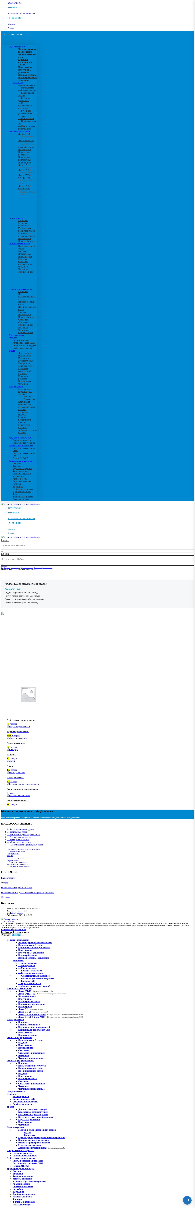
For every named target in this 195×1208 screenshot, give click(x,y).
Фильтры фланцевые (23, 496)
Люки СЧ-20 (26, 171)
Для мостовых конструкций (25, 354)
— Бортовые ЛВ (26, 118)
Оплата (11, 28)
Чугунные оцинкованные (25, 270)
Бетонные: (18, 82)
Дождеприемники (16, 335)
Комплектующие (16, 386)
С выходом (29, 399)
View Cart (6, 935)
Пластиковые (24, 149)
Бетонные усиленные (23, 224)
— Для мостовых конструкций (26, 127)
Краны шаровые (20, 479)
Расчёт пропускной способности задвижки (24, 599)
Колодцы (13, 338)
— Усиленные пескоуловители (17, 864)
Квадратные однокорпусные (26, 364)
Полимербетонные (27, 241)
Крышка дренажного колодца (24, 412)
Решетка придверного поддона (24, 420)
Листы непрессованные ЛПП (28, 1163)
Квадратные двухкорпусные (25, 359)
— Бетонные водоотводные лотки (23, 834)
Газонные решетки (22, 440)
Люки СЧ (25, 166)
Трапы (12, 350)
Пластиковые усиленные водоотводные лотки (23, 849)
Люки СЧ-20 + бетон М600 (27, 189)
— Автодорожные (27, 85)
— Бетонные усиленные (24, 99)
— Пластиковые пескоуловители (18, 866)
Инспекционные (21, 340)
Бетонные (23, 220)
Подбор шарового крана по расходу (22, 592)
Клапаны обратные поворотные (22, 474)
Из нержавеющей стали (30, 1040)
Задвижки (17, 466)
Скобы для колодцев (22, 348)
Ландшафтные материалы (20, 438)
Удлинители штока (22, 491)
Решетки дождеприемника (20, 289)
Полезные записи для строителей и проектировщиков (27, 892)
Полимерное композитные (24, 158)
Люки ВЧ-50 (35, 991)
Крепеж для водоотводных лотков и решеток (26, 404)
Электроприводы (21, 499)
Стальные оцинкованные (25, 262)
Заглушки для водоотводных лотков (25, 391)
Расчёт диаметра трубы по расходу (21, 603)
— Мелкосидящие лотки (19, 842)
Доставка (11, 24)
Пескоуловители (16, 218)
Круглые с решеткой (23, 377)
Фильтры (17, 494)
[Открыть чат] (187, 1200)
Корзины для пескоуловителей (26, 229)
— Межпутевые (26, 87)
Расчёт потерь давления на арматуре (22, 596)
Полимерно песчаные (24, 153)
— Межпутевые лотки (18, 839)
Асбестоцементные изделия (21, 445)
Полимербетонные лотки (16, 851)
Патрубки (17, 484)
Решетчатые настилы (24, 426)
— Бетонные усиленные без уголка (25, 113)
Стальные (23, 259)
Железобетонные (26, 147)
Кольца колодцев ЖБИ (24, 343)
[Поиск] (2, 551)
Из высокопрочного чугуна (26, 296)
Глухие (27, 396)
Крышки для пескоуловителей (26, 234)
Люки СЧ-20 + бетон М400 (27, 178)
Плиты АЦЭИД (20, 458)
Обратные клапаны (22, 481)
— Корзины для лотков (30, 970)
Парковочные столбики (24, 443)
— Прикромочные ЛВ (29, 983)
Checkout (16, 935)
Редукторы (18, 486)
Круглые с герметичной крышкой (24, 371)
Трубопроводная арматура (20, 461)
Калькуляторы (8, 878)
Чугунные (23, 266)
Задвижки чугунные (22, 468)
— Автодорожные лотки (19, 837)
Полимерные (24, 162)
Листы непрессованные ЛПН (28, 1161)
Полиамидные (25, 256)
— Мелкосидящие (27, 90)
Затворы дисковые (22, 471)
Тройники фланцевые (23, 489)
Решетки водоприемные (19, 244)
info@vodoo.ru (17, 913)
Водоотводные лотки (18, 47)
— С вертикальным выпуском (25, 105)
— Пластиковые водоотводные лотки (25, 844)
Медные (22, 251)
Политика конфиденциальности (16, 887)
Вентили (17, 463)
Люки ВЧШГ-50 (42, 994)
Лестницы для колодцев (24, 345)
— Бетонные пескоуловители (17, 862)
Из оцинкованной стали (30, 1071)
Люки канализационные (19, 131)
